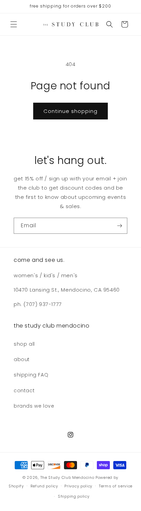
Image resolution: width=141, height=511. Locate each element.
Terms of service (115, 486)
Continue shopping (70, 111)
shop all (24, 344)
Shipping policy (74, 496)
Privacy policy (78, 486)
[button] (13, 24)
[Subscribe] (119, 226)
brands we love (34, 406)
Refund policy (44, 486)
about (22, 359)
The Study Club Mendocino (67, 477)
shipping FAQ (31, 374)
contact (24, 390)
